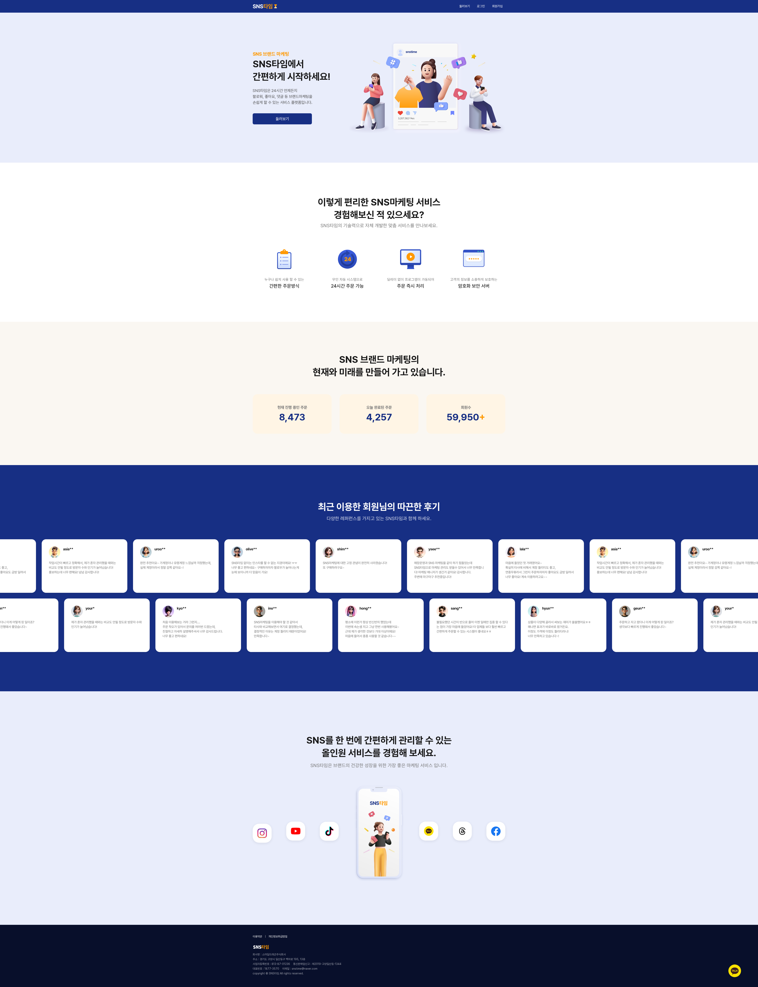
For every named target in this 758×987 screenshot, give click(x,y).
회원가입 (497, 6)
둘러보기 (282, 118)
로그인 (481, 6)
